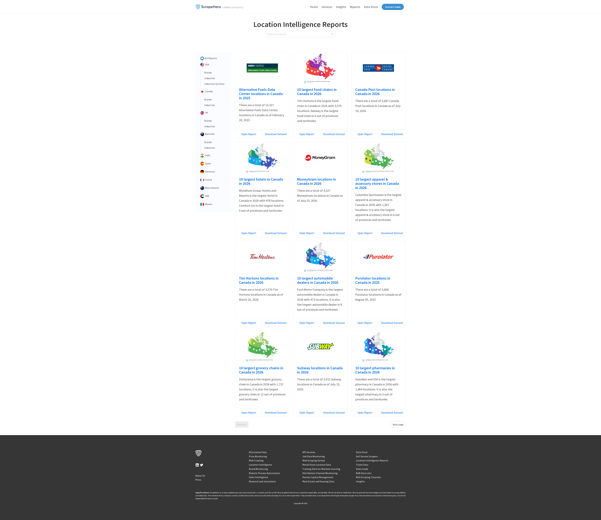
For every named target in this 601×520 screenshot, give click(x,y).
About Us (200, 475)
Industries (209, 78)
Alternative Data (258, 452)
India (207, 155)
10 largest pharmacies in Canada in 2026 (375, 370)
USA (206, 64)
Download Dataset (276, 134)
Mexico (208, 204)
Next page (398, 424)
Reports (355, 7)
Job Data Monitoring (313, 456)
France (208, 179)
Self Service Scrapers (367, 456)
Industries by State (214, 83)
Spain (207, 163)
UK (206, 112)
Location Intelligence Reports (372, 460)
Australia (209, 133)
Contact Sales (393, 6)
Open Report (248, 134)
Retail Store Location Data (316, 464)
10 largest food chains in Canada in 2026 (317, 91)
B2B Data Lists (364, 473)
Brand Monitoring (258, 468)
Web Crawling (256, 460)
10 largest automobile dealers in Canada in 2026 (317, 280)
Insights (341, 7)
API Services (308, 452)
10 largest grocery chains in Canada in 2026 (261, 370)
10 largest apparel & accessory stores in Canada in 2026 (377, 183)
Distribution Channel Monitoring (320, 473)
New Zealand (211, 187)
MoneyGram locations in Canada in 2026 (316, 181)
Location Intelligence (260, 464)
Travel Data (362, 464)
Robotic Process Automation (264, 473)
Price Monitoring (258, 456)
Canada (208, 91)
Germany (209, 171)
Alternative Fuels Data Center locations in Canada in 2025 (261, 93)
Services (327, 7)
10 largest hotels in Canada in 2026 (261, 181)
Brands (208, 72)
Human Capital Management (317, 477)
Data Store (371, 7)
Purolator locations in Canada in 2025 (372, 280)
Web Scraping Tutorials (368, 477)
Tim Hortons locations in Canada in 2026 (259, 280)
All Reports (210, 58)
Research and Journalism (262, 481)
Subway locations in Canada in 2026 (320, 370)
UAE (206, 195)
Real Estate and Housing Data (318, 481)
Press (198, 479)
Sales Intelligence (258, 477)
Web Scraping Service (313, 460)
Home (314, 7)
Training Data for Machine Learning (321, 468)
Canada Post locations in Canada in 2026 (375, 91)
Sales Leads (362, 468)
